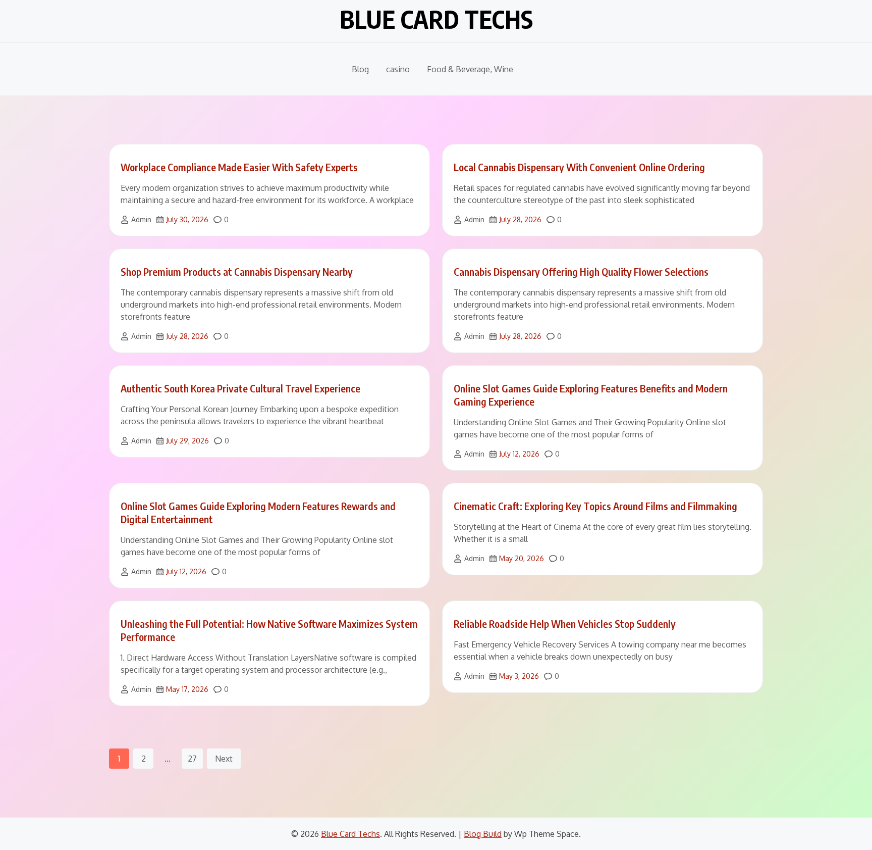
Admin (141, 219)
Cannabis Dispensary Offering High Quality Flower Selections (581, 271)
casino (398, 69)
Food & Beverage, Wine (470, 69)
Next (224, 759)
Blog (360, 69)
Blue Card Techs (436, 19)
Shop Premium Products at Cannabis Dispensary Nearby (237, 271)
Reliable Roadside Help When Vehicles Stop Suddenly (565, 623)
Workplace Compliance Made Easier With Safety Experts (239, 167)
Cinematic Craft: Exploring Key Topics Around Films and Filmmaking (595, 505)
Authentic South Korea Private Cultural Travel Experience (240, 388)
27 (192, 759)
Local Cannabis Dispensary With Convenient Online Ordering (579, 167)
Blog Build (483, 834)
